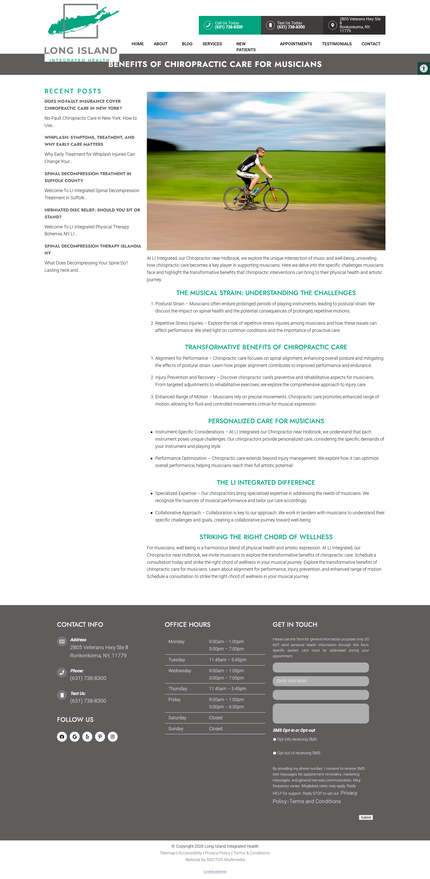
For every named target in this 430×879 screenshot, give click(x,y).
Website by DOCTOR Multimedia (215, 859)
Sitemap (167, 853)
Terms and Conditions (315, 801)
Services (212, 43)
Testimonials (337, 43)
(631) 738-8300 (88, 678)
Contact (371, 43)
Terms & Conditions (251, 853)
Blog (187, 43)
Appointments (296, 43)
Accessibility (190, 853)
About (160, 43)
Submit (366, 817)
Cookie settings (215, 871)
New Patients (246, 46)
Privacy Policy (218, 853)
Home (138, 43)
